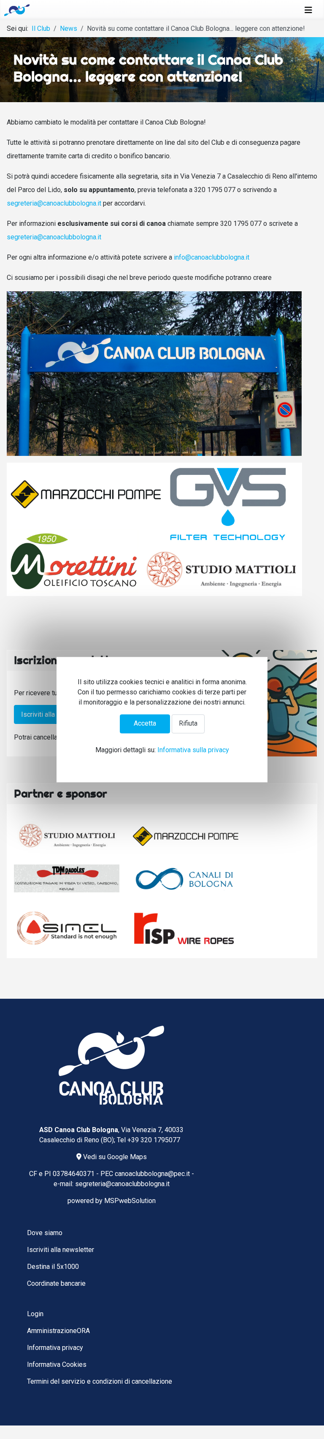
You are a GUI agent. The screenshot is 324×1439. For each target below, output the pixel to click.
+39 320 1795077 (153, 1140)
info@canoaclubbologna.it (211, 257)
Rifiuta (188, 724)
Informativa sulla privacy (193, 750)
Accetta (145, 724)
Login (35, 1314)
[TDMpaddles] (66, 878)
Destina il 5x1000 (53, 1267)
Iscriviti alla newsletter (54, 714)
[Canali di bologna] (185, 878)
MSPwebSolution (130, 1201)
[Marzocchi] (185, 836)
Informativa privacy (55, 1348)
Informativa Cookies (56, 1364)
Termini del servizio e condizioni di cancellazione (99, 1381)
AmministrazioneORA (58, 1331)
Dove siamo (44, 1233)
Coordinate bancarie (56, 1283)
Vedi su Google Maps (114, 1157)
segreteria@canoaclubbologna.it (54, 203)
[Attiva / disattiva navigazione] (308, 10)
